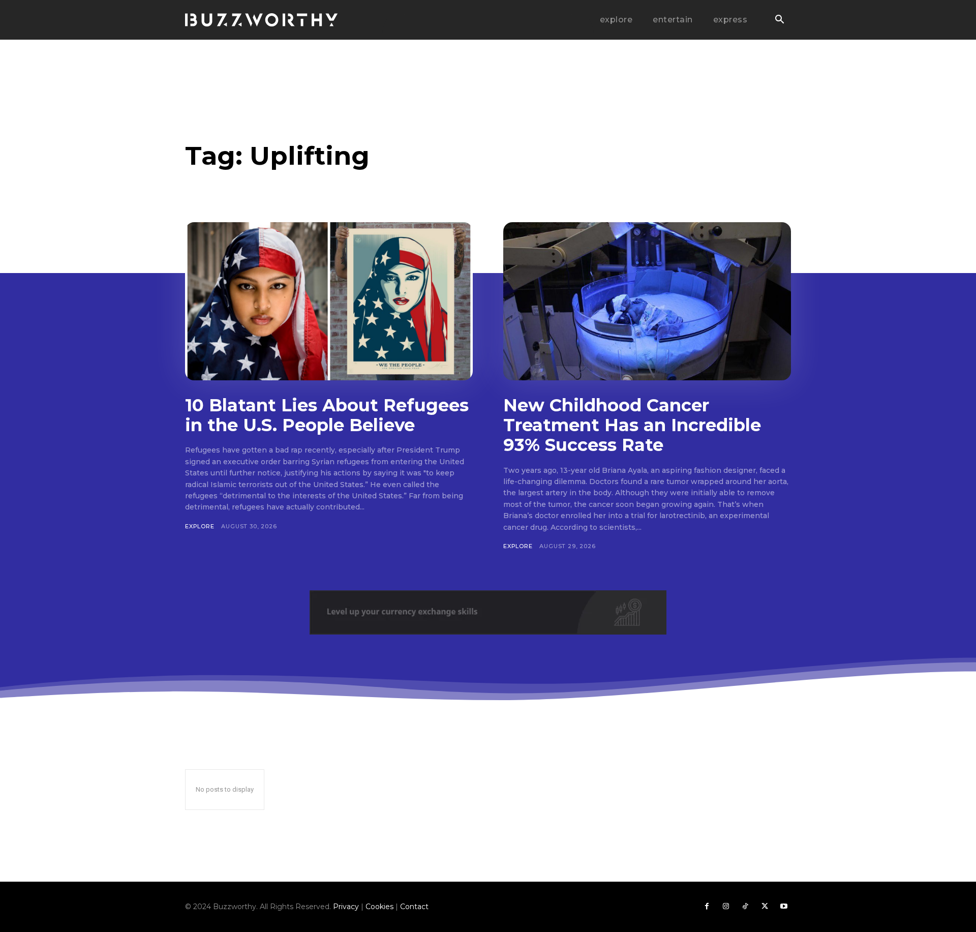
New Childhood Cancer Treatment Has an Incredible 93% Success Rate (632, 425)
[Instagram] (726, 906)
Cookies (379, 906)
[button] (779, 20)
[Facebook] (706, 906)
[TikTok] (745, 906)
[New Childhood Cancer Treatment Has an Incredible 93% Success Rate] (647, 301)
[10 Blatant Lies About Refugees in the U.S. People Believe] (329, 301)
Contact (414, 906)
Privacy (346, 906)
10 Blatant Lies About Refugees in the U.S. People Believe (327, 415)
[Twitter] (764, 906)
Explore (200, 526)
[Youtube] (784, 906)
